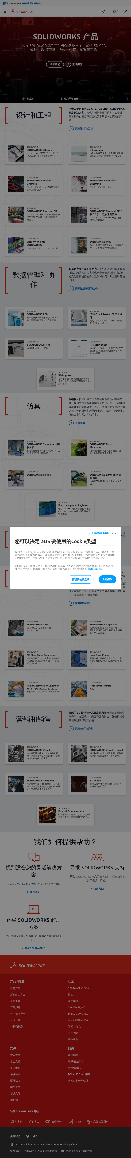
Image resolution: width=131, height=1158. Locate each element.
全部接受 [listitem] (107, 579)
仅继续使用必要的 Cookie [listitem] (103, 533)
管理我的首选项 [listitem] (80, 579)
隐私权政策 (94, 569)
